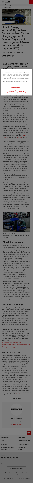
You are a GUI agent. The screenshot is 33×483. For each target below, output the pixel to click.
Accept (21, 91)
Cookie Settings (15, 87)
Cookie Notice (14, 83)
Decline (11, 91)
